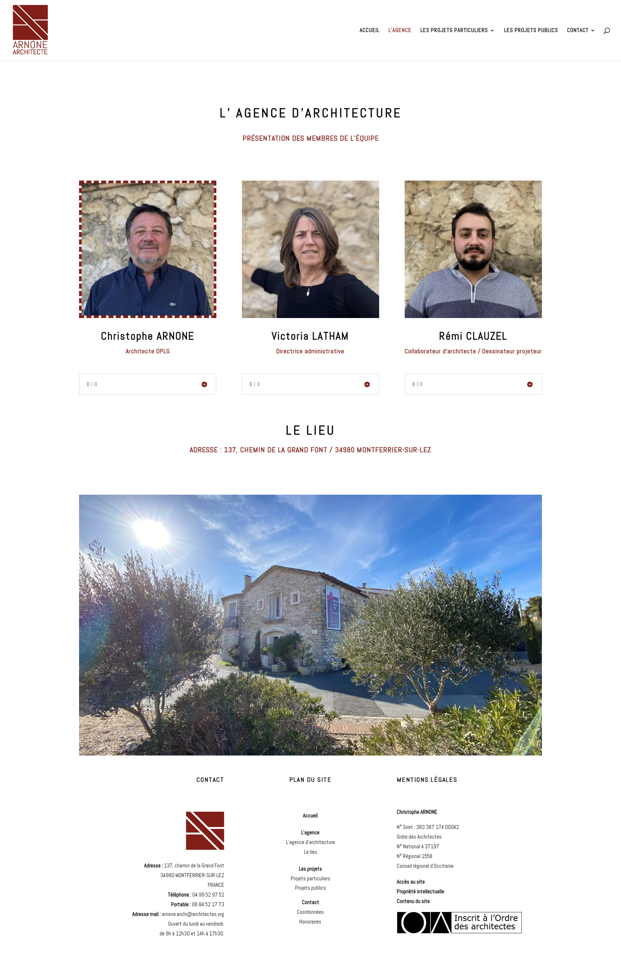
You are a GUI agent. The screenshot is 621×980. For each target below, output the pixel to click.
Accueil (370, 30)
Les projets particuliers (454, 30)
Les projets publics (531, 30)
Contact (578, 30)
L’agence (399, 30)
